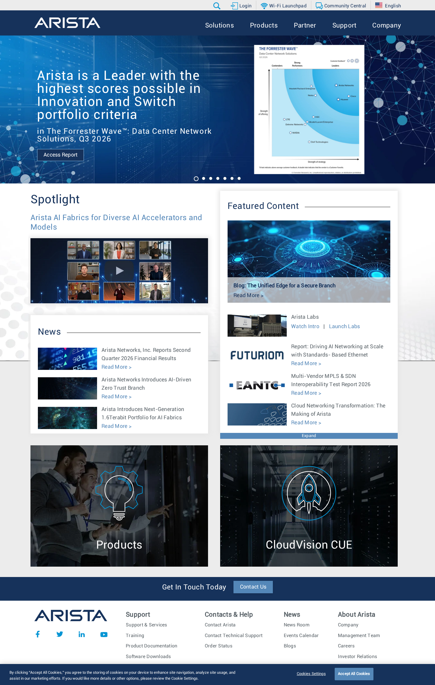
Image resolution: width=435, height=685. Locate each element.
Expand (309, 436)
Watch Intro (305, 326)
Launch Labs (344, 326)
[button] (217, 6)
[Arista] (67, 22)
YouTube (103, 634)
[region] (217, 674)
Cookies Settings (311, 674)
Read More (115, 367)
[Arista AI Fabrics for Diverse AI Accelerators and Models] (119, 242)
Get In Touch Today (194, 587)
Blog (206, 129)
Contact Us (253, 587)
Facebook (37, 634)
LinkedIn (81, 634)
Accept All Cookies (354, 674)
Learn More (169, 129)
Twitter (59, 634)
